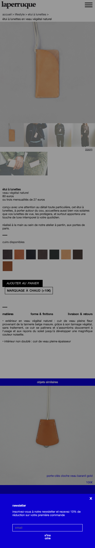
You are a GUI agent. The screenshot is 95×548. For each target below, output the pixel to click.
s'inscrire (48, 536)
